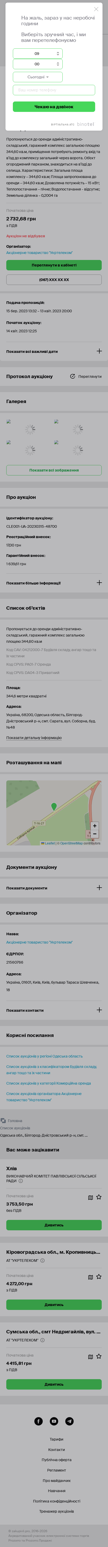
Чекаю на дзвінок (54, 107)
